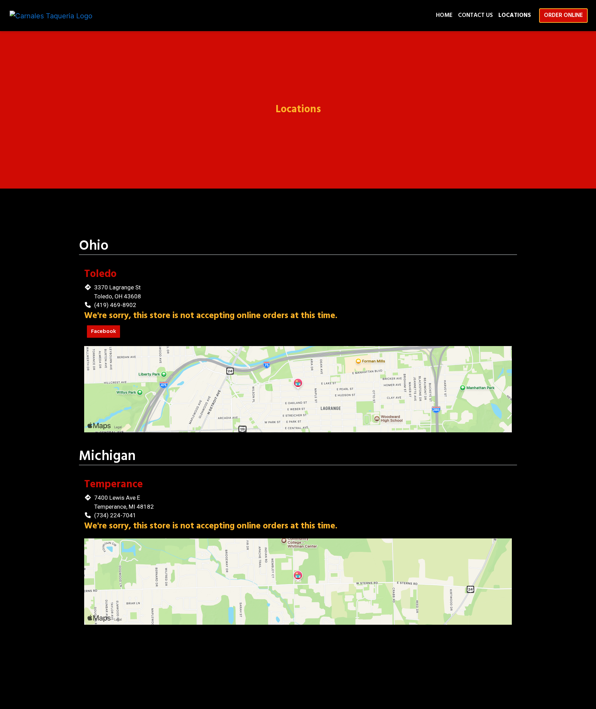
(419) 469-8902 (115, 304)
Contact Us (475, 15)
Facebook (103, 331)
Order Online (563, 15)
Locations (514, 15)
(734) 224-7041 (115, 515)
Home (444, 15)
